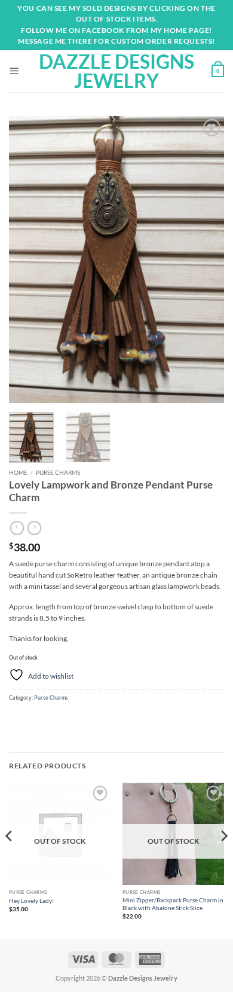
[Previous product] (34, 528)
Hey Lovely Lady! (31, 900)
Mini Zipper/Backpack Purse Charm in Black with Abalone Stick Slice (172, 903)
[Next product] (17, 528)
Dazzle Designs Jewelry (116, 71)
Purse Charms (58, 472)
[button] (14, 71)
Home (18, 472)
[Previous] (28, 259)
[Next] (205, 259)
